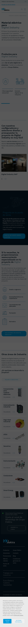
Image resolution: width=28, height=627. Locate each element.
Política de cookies (18, 615)
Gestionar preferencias (18, 621)
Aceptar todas (7, 621)
